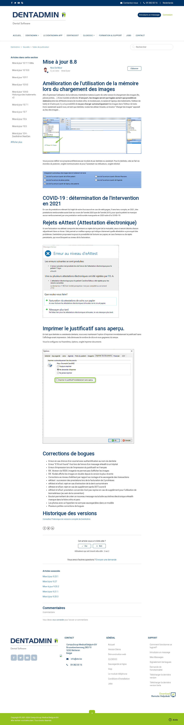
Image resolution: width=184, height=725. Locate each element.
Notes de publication (40, 47)
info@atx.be (76, 659)
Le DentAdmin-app (52, 35)
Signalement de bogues (160, 662)
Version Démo (114, 649)
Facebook (44, 528)
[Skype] (34, 658)
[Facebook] (14, 658)
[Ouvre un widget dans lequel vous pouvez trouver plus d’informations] (173, 720)
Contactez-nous (130, 3)
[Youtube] (27, 658)
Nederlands (168, 3)
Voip (110, 669)
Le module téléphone (117, 674)
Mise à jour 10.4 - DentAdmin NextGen (21, 134)
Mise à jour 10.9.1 (20, 77)
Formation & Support (110, 35)
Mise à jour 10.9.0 (20, 84)
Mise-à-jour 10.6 (19, 119)
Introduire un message (149, 15)
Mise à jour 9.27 (50, 581)
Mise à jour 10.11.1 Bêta (23, 63)
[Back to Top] (92, 713)
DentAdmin (32, 35)
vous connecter (58, 620)
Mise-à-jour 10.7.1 (20, 105)
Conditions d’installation (119, 679)
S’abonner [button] (134, 69)
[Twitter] (21, 658)
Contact (140, 35)
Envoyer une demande (106, 560)
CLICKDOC (88, 35)
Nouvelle (26, 47)
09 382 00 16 (152, 3)
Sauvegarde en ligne (117, 664)
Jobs (128, 35)
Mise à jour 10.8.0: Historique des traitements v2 (24, 95)
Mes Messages (156, 657)
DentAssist (73, 35)
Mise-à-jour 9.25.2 (51, 586)
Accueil (17, 35)
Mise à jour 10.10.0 (20, 70)
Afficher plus (16, 142)
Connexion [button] (167, 15)
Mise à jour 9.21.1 (50, 591)
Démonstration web (117, 654)
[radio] (84, 546)
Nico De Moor (56, 68)
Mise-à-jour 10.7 (19, 112)
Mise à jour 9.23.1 (50, 576)
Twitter (48, 528)
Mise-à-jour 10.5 (19, 126)
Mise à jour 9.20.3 (50, 596)
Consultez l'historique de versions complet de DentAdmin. (67, 519)
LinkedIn (52, 528)
